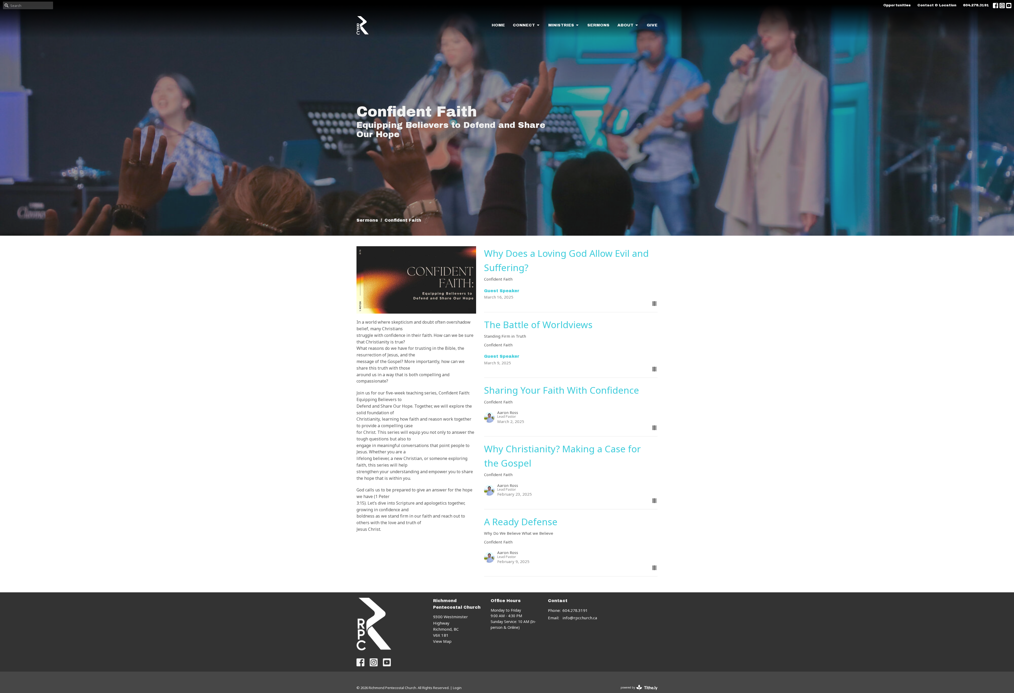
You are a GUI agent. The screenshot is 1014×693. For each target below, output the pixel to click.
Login (457, 687)
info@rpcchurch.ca (579, 617)
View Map (442, 641)
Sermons (598, 25)
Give (652, 25)
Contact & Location (936, 5)
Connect (524, 25)
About (625, 25)
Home (498, 25)
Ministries (561, 25)
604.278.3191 (976, 5)
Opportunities (897, 5)
